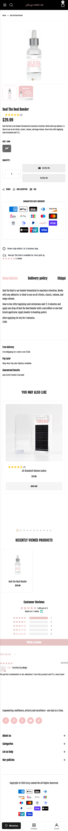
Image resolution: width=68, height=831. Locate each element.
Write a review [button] (34, 642)
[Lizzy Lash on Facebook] (5, 720)
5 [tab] (30, 530)
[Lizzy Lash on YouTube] (30, 720)
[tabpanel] (34, 52)
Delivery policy (37, 278)
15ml (6, 148)
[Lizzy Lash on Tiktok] (38, 720)
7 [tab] (37, 530)
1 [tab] (33, 79)
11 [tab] (50, 530)
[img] (6, 663)
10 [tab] (47, 530)
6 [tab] (34, 530)
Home (4, 15)
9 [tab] (44, 530)
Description (10, 278)
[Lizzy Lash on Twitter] (22, 720)
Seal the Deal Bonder (18, 581)
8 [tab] (40, 530)
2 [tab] (35, 79)
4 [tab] (27, 530)
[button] (9, 258)
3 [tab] (24, 530)
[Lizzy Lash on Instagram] (14, 720)
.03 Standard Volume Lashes (34, 470)
